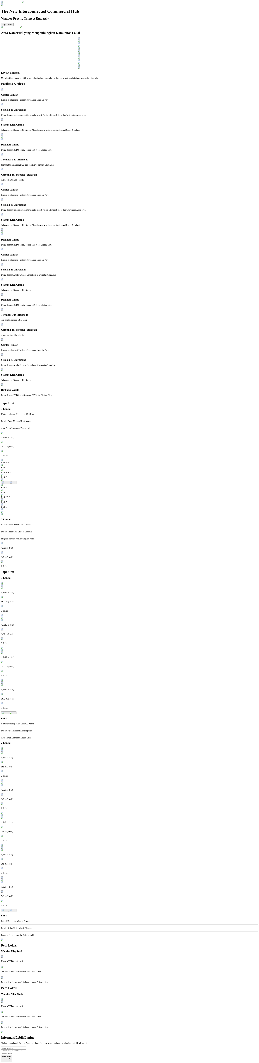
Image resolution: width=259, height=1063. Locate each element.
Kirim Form (6, 1056)
